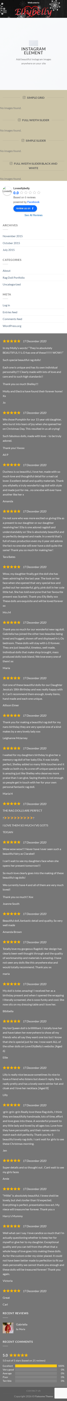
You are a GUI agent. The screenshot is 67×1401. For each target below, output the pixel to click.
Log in (6, 305)
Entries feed (10, 312)
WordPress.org (12, 325)
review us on (23, 208)
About (7, 270)
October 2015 (11, 243)
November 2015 (13, 236)
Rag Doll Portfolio (14, 277)
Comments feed (12, 319)
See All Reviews (33, 215)
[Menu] (5, 11)
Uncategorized (12, 284)
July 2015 (9, 249)
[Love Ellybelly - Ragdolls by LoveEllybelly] (33, 11)
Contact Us (33, 1390)
